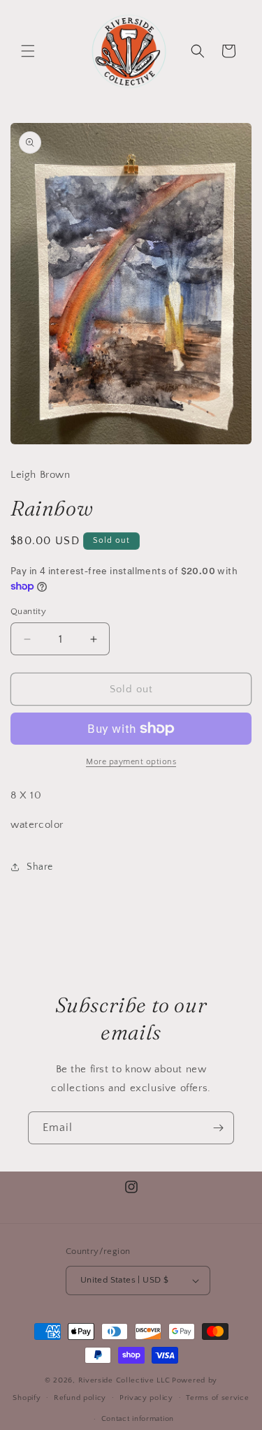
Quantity (28, 611)
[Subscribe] (218, 1127)
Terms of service (217, 1398)
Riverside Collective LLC (124, 1380)
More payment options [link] (131, 761)
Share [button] (40, 867)
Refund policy (80, 1398)
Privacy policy (146, 1398)
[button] (28, 51)
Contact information (137, 1419)
